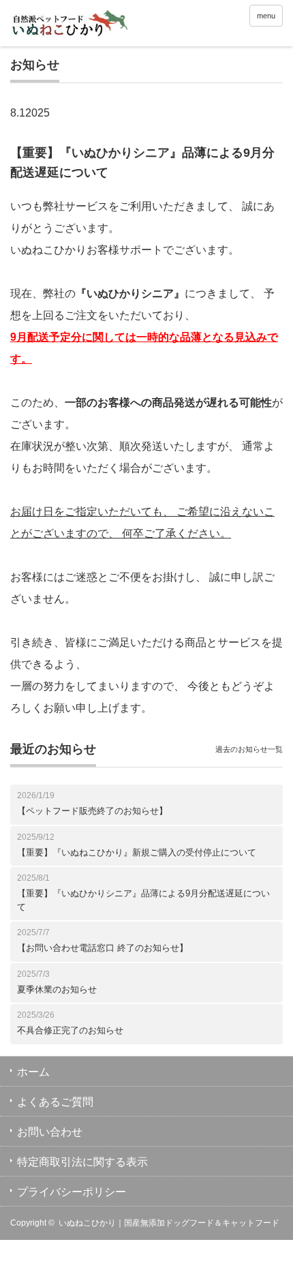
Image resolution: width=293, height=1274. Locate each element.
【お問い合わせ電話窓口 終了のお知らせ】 (102, 948)
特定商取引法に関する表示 (82, 1162)
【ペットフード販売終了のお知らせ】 (92, 811)
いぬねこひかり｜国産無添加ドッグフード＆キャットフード (169, 1223)
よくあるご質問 (55, 1102)
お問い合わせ (49, 1132)
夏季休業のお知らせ (57, 989)
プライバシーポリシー (71, 1192)
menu (266, 16)
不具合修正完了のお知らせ (70, 1030)
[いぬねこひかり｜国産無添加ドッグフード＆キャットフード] (68, 25)
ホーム (33, 1072)
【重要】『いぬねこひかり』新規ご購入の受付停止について (136, 852)
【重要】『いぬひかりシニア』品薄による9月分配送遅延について (143, 900)
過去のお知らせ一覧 (249, 749)
